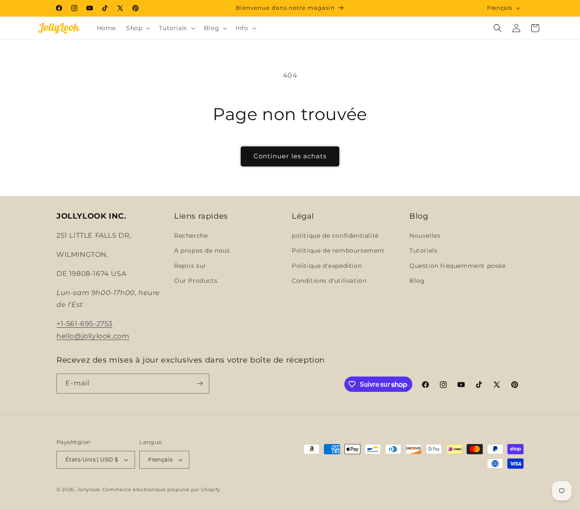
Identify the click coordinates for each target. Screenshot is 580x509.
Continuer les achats (290, 156)
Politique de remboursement (338, 250)
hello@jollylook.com (92, 336)
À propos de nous (202, 250)
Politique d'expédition (327, 266)
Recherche (191, 235)
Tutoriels (423, 250)
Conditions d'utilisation (329, 280)
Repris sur (190, 266)
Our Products (195, 280)
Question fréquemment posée (457, 266)
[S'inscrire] (199, 384)
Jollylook (89, 489)
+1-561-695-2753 (84, 324)
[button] (137, 28)
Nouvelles (424, 235)
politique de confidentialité (335, 235)
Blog (417, 280)
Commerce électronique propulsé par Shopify (161, 489)
